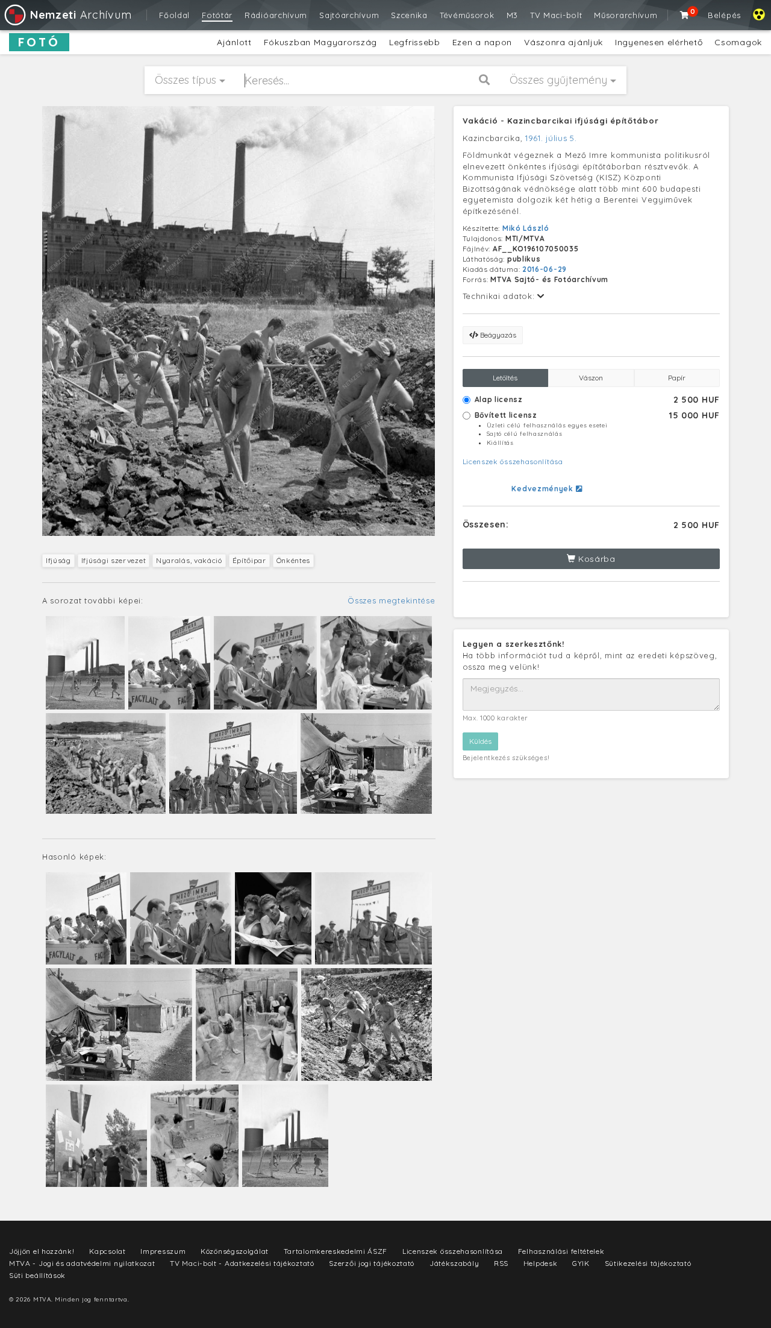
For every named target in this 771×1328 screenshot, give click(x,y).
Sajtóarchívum (349, 15)
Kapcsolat (107, 1251)
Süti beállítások (37, 1275)
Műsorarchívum (625, 15)
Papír (676, 377)
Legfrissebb (414, 42)
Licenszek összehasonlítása (513, 461)
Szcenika (409, 15)
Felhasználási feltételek (561, 1251)
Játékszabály (454, 1263)
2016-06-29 (544, 269)
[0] (685, 15)
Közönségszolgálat (235, 1251)
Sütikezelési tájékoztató (648, 1263)
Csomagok (738, 42)
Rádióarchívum (276, 15)
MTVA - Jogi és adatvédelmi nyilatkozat (82, 1263)
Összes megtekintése (391, 600)
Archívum (80, 15)
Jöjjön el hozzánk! (42, 1251)
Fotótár (217, 15)
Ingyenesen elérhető (658, 42)
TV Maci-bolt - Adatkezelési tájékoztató (242, 1263)
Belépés (724, 15)
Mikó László (525, 228)
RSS (501, 1263)
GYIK (581, 1263)
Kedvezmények (543, 488)
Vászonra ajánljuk (563, 42)
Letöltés (505, 377)
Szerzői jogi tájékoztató (371, 1263)
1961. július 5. (551, 138)
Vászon (591, 377)
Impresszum (163, 1251)
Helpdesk (540, 1263)
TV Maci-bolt (556, 15)
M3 (512, 15)
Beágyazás (497, 334)
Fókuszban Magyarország (320, 42)
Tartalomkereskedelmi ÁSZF (336, 1251)
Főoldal (174, 15)
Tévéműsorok (467, 15)
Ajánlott (234, 42)
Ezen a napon (482, 42)
